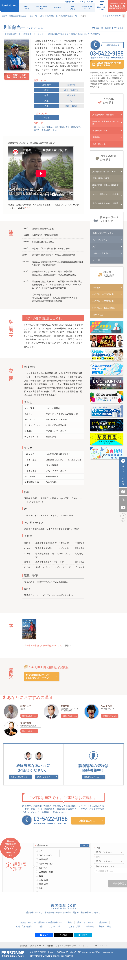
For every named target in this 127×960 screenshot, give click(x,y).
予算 (98, 848)
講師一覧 (33, 15)
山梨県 (47, 117)
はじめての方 (55, 926)
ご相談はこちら (87, 820)
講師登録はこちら (91, 776)
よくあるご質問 (84, 2)
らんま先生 (106, 705)
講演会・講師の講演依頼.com (14, 15)
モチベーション (46, 863)
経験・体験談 (71, 105)
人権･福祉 (43, 880)
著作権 (50, 945)
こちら (28, 207)
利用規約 (68, 2)
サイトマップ (101, 945)
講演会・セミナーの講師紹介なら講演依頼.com (41, 922)
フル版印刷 (118, 28)
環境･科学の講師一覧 (49, 15)
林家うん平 (25, 705)
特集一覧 (90, 926)
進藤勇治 (65, 705)
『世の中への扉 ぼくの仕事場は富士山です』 (42, 645)
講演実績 (103, 922)
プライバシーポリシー (66, 945)
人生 (46, 100)
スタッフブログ (43, 776)
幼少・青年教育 (71, 90)
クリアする (84, 845)
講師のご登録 (105, 926)
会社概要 (24, 945)
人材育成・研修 (46, 872)
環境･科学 (46, 84)
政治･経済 (43, 859)
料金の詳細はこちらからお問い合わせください (39, 676)
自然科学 (71, 84)
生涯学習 (71, 95)
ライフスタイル (46, 855)
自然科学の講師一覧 (68, 15)
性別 (98, 857)
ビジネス (43, 867)
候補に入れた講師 (24, 926)
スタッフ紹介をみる (19, 776)
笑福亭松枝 (25, 722)
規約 (70, 922)
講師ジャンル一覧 (85, 922)
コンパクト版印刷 (103, 28)
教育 (46, 90)
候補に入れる (27, 716)
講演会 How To (37, 945)
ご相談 (40, 926)
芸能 (41, 888)
